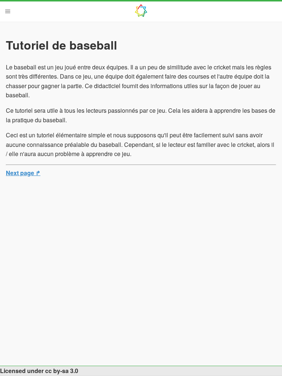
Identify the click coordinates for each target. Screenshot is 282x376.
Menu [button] (8, 11)
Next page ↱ (23, 173)
